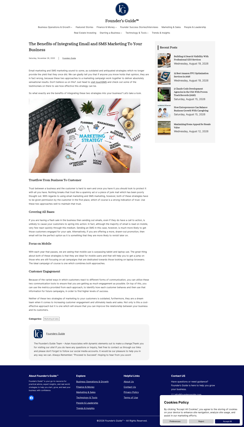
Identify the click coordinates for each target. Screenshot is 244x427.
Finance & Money (85, 387)
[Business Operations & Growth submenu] (71, 27)
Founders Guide (69, 58)
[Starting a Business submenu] (121, 33)
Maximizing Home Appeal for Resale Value (192, 126)
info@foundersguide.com (188, 394)
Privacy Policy (131, 392)
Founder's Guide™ (122, 21)
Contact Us (130, 387)
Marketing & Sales (51, 319)
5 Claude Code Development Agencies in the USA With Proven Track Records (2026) (191, 92)
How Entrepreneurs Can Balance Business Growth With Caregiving (191, 109)
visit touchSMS (99, 82)
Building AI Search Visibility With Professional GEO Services (191, 58)
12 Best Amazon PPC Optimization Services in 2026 (191, 75)
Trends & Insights (85, 408)
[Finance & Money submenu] (116, 27)
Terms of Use (131, 397)
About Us (129, 381)
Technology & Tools (86, 397)
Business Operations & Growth (92, 381)
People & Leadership (87, 402)
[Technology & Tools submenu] (148, 33)
